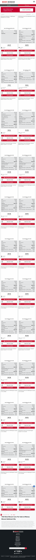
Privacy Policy (15, 556)
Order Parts (17, 546)
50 (11, 514)
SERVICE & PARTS (18, 544)
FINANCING (18, 537)
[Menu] (34, 1)
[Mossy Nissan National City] (8, 2)
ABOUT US (17, 536)
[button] (34, 486)
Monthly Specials (17, 543)
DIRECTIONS (17, 539)
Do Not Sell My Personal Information (25, 556)
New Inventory (18, 541)
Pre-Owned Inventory (18, 542)
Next (14, 514)
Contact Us (3, 556)
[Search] (26, 548)
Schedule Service (17, 545)
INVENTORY (18, 540)
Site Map (11, 556)
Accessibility (7, 556)
